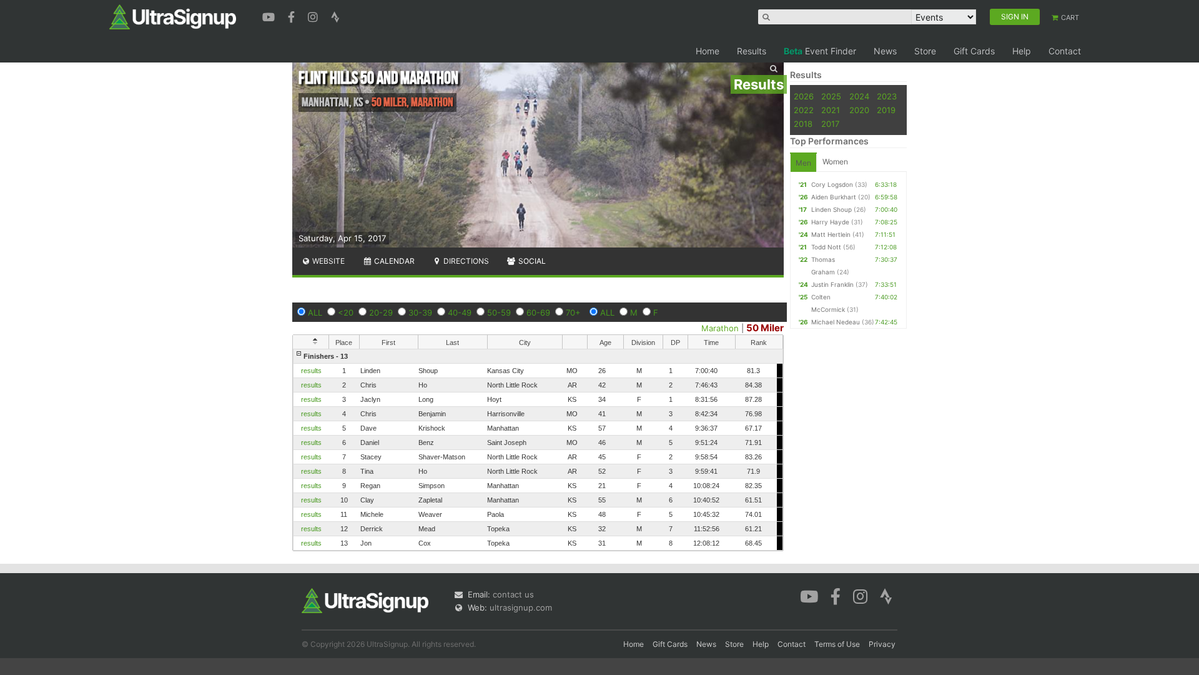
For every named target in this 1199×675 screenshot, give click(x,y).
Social (531, 261)
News (885, 51)
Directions (465, 261)
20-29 (381, 313)
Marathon (720, 328)
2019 (886, 110)
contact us (513, 594)
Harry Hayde (830, 222)
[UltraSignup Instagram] (314, 15)
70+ (573, 313)
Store (925, 51)
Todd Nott (826, 247)
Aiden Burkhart (833, 197)
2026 (804, 96)
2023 (887, 96)
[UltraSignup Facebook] (293, 15)
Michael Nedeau (835, 322)
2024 (859, 96)
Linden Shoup (831, 209)
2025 (831, 96)
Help (1021, 51)
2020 (859, 110)
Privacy (882, 644)
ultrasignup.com (521, 607)
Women (835, 161)
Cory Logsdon (832, 184)
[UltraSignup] (172, 16)
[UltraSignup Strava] (335, 15)
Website (327, 261)
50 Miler (765, 328)
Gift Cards (974, 51)
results (311, 370)
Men (803, 163)
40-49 (459, 313)
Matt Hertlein (831, 234)
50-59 (499, 313)
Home (707, 51)
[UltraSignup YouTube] (270, 15)
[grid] (538, 450)
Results (751, 51)
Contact (1065, 51)
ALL (315, 313)
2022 (804, 110)
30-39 (420, 313)
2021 (830, 110)
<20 (345, 313)
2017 (830, 124)
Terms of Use (837, 644)
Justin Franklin (832, 284)
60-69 (538, 313)
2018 (803, 124)
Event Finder (820, 51)
